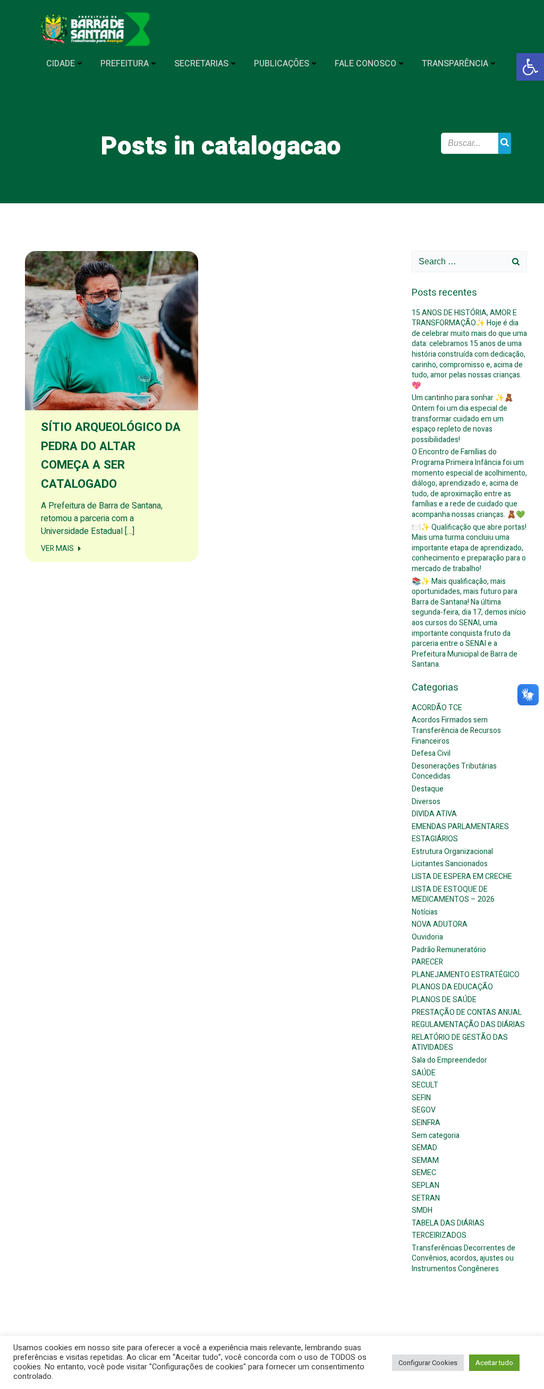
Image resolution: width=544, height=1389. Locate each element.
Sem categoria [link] (436, 1135)
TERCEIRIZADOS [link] (439, 1235)
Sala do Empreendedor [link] (449, 1060)
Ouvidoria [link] (427, 937)
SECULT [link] (425, 1085)
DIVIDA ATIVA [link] (434, 813)
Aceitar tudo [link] (494, 1363)
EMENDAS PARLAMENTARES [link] (460, 826)
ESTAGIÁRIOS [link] (435, 838)
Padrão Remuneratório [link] (449, 949)
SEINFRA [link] (426, 1122)
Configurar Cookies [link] (427, 1363)
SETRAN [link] (426, 1198)
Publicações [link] (281, 63)
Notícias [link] (425, 912)
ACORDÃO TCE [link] (437, 707)
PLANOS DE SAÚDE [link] (444, 999)
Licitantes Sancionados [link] (450, 863)
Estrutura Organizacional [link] (452, 851)
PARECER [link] (427, 962)
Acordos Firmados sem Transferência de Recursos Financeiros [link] (456, 730)
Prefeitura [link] (124, 63)
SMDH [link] (422, 1210)
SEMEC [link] (424, 1172)
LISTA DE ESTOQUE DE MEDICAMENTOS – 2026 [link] (453, 894)
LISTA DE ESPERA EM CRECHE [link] (462, 876)
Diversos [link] (426, 801)
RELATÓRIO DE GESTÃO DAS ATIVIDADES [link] (460, 1043)
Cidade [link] (60, 63)
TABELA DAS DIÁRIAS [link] (448, 1223)
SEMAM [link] (425, 1160)
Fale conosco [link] (365, 63)
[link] (530, 67)
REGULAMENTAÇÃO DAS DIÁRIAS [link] (468, 1024)
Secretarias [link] (201, 63)
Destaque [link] (428, 789)
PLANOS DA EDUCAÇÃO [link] (452, 987)
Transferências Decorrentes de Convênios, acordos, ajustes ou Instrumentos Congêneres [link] (463, 1258)
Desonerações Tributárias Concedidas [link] (454, 771)
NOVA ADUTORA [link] (440, 924)
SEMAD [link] (424, 1147)
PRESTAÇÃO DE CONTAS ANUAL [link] (467, 1012)
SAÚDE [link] (424, 1073)
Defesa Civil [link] (431, 753)
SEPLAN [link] (425, 1185)
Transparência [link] (455, 63)
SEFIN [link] (421, 1097)
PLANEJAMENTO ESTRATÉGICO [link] (466, 974)
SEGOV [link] (424, 1110)
